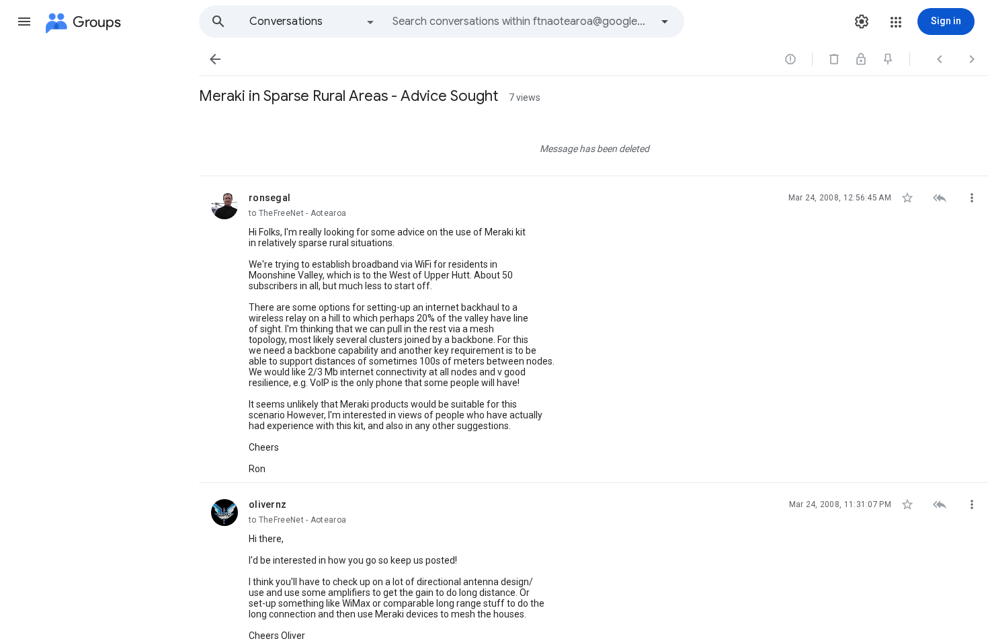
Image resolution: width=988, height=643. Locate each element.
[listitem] (593, 146)
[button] (24, 21)
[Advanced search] (665, 21)
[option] (312, 21)
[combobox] (521, 21)
